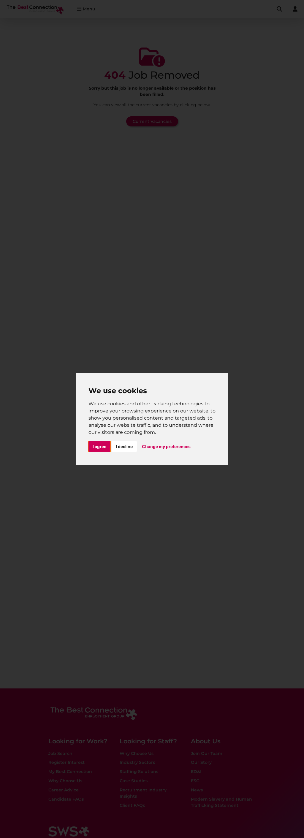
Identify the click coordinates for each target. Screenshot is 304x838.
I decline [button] (124, 446)
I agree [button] (99, 446)
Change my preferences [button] (166, 446)
